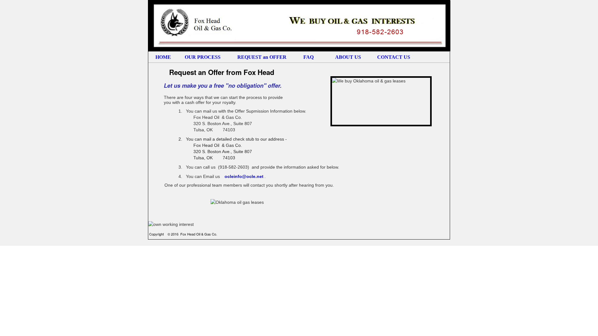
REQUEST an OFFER (262, 57)
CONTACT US (391, 57)
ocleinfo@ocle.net (244, 176)
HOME (163, 57)
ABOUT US (348, 57)
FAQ (308, 57)
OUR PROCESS (203, 57)
